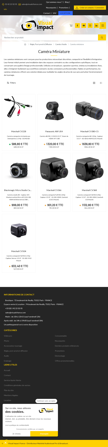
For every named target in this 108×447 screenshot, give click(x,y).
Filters (13, 83)
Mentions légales (11, 395)
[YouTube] (83, 25)
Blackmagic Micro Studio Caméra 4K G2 (22, 190)
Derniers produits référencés (67, 346)
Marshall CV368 (89, 190)
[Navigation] (102, 25)
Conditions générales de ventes (17, 385)
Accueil (7, 370)
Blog (67, 2)
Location (65, 13)
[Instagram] (90, 25)
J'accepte (44, 434)
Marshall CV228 (18, 131)
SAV (54, 13)
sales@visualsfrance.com (32, 4)
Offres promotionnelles (64, 361)
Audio (6, 356)
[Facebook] (77, 25)
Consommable (61, 336)
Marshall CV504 (18, 251)
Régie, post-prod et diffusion (16, 351)
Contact (46, 13)
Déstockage (60, 356)
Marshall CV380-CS (89, 131)
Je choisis (16, 434)
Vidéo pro (8, 336)
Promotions (63, 7)
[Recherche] (102, 37)
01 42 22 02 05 (11, 4)
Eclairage (7, 361)
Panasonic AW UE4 (54, 131)
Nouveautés (51, 7)
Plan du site (9, 390)
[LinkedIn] (96, 25)
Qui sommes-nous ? (54, 2)
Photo (6, 341)
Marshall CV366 (53, 190)
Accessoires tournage (13, 346)
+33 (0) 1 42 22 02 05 (14, 308)
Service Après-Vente (12, 380)
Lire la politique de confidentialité (17, 425)
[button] (5, 442)
